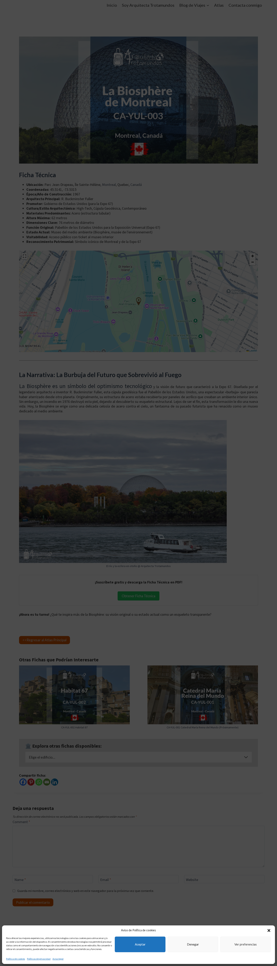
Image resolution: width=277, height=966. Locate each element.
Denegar (193, 944)
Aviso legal (58, 959)
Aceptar (140, 944)
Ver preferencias (245, 944)
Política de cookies (15, 959)
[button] (269, 930)
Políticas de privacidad (38, 959)
